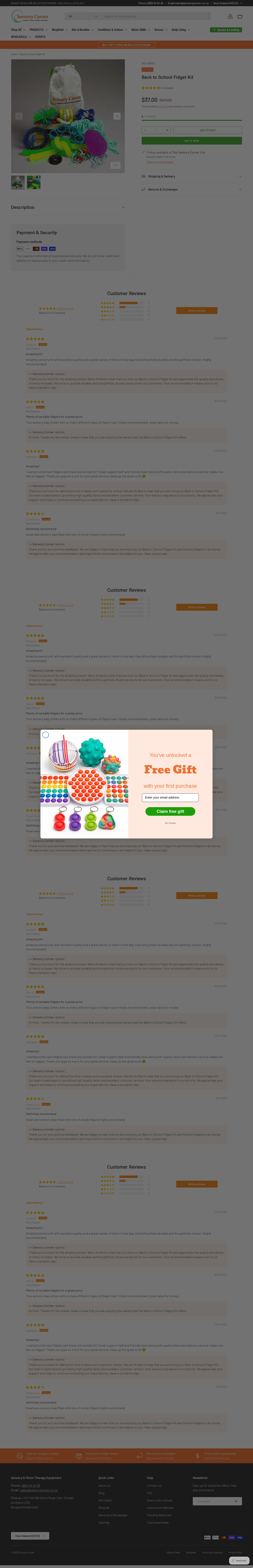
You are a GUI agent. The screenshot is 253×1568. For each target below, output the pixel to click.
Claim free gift (170, 811)
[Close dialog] (46, 735)
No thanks (170, 823)
